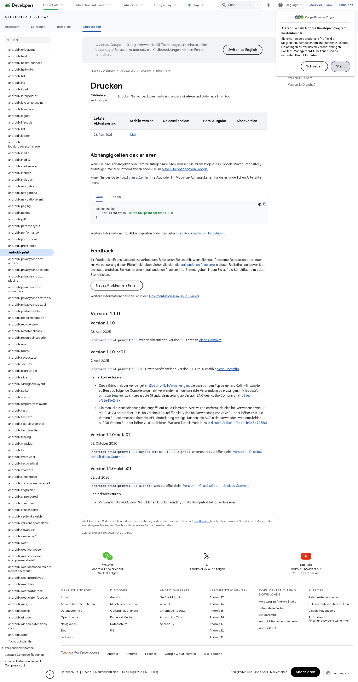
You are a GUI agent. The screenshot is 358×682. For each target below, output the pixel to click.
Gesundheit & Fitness (124, 610)
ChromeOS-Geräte (172, 610)
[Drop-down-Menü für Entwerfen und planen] (111, 5)
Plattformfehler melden (324, 597)
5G (112, 630)
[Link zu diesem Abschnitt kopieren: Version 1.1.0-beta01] (134, 435)
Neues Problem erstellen (117, 285)
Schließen (314, 66)
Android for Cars (171, 617)
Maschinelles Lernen (123, 604)
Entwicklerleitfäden (271, 608)
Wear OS (166, 604)
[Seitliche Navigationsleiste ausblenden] (50, 674)
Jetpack (41, 17)
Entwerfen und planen (90, 5)
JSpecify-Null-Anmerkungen (168, 386)
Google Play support (321, 610)
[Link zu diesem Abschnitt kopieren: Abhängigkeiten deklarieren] (161, 155)
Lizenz (86, 672)
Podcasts (67, 637)
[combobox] (240, 5)
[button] (27, 648)
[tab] (99, 197)
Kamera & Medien (122, 617)
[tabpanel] (179, 213)
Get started (16, 17)
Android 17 (216, 597)
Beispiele (64, 27)
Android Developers (103, 70)
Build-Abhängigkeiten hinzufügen (200, 233)
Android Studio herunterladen (278, 621)
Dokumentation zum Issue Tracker (174, 296)
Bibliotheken (91, 27)
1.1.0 (133, 135)
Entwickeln (130, 5)
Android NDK (267, 628)
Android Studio (321, 5)
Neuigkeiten (69, 624)
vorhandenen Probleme (197, 265)
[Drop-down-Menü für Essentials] (64, 5)
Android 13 (216, 624)
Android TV (167, 624)
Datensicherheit (71, 610)
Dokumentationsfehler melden (328, 604)
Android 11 (216, 637)
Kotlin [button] (116, 197)
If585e (244, 396)
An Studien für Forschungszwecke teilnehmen (329, 618)
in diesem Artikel (220, 423)
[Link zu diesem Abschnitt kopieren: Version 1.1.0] (124, 314)
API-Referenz (268, 615)
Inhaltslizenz (202, 521)
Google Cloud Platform (180, 654)
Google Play (163, 5)
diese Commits (210, 340)
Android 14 (216, 617)
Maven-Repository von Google (185, 169)
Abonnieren (305, 672)
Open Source (69, 617)
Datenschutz (118, 624)
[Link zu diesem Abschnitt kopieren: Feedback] (118, 251)
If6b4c (239, 423)
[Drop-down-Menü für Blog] (204, 5)
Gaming (115, 597)
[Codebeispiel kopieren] (264, 204)
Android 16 (216, 604)
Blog (195, 5)
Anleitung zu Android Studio (277, 601)
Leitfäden (38, 27)
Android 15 (216, 610)
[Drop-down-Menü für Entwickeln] (143, 5)
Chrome (131, 654)
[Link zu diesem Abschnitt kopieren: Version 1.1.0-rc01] (129, 352)
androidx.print (100, 100)
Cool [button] (99, 197)
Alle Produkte (213, 654)
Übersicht (12, 27)
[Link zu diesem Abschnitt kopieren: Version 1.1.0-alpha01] (135, 469)
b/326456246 (109, 401)
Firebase (151, 654)
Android (66, 597)
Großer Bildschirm (172, 597)
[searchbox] (28, 40)
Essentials (50, 5)
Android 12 (216, 630)
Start (340, 66)
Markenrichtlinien (106, 672)
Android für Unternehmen (78, 604)
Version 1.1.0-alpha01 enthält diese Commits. (216, 486)
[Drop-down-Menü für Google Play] (177, 5)
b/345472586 (256, 423)
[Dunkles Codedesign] (259, 204)
